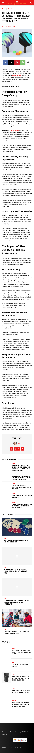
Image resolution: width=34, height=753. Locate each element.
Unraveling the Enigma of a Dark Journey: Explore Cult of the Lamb (21, 487)
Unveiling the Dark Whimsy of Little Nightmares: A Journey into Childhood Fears (21, 477)
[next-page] (6, 713)
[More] (28, 62)
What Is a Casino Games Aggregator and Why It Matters (16, 541)
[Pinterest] (17, 62)
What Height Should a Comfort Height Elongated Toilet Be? (21, 691)
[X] (11, 62)
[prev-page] (3, 713)
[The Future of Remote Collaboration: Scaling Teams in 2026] (17, 618)
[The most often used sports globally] (6, 664)
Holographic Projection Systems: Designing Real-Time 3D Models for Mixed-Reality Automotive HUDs (21, 467)
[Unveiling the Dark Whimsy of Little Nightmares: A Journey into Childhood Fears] (6, 476)
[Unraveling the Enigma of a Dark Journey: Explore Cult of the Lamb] (6, 486)
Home (3, 9)
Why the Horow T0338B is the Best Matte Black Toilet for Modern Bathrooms (21, 678)
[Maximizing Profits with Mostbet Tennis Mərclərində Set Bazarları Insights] (17, 556)
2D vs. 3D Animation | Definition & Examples (22, 496)
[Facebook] (5, 62)
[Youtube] (22, 449)
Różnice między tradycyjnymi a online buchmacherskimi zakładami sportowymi (16, 602)
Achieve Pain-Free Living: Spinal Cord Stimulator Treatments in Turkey (21, 652)
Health (14, 648)
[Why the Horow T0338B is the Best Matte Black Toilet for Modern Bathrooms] (6, 677)
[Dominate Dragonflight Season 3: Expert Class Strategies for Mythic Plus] (6, 505)
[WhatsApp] (22, 62)
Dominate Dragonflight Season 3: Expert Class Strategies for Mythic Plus (22, 505)
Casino (6, 567)
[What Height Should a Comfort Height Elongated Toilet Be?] (6, 690)
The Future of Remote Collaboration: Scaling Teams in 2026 (16, 632)
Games (10, 9)
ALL (5, 538)
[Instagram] (15, 449)
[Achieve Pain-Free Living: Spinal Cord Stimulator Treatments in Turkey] (6, 651)
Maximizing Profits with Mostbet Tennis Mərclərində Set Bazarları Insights (15, 571)
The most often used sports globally (20, 665)
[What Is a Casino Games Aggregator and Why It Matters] (17, 527)
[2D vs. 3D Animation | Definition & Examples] (6, 495)
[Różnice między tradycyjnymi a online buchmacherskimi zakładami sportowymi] (17, 587)
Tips (13, 674)
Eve (19, 443)
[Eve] (15, 443)
